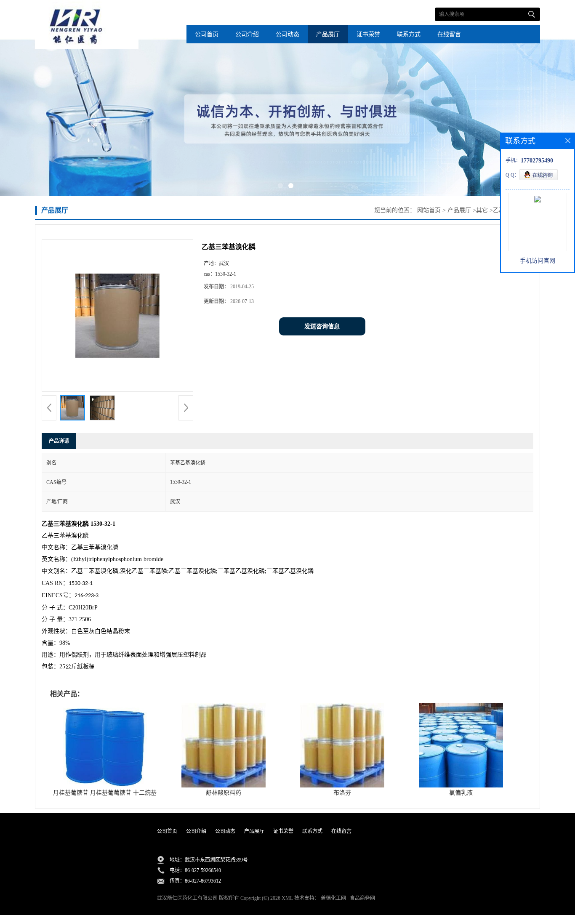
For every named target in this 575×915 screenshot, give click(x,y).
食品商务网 (362, 898)
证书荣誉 (368, 34)
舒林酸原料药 (223, 793)
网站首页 (429, 210)
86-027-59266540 (203, 870)
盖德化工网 (333, 898)
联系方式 (409, 34)
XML (287, 898)
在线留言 (449, 34)
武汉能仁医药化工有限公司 (187, 898)
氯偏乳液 (461, 793)
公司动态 (287, 34)
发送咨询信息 (322, 326)
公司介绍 (247, 34)
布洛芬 (342, 793)
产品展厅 (328, 34)
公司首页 (206, 34)
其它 (482, 210)
